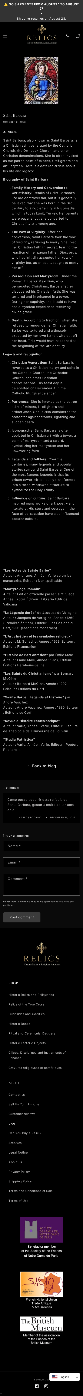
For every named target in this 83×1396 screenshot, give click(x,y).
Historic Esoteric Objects (27, 1043)
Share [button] (12, 132)
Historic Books (19, 1023)
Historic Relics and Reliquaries (31, 994)
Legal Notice (18, 1152)
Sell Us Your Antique (24, 1104)
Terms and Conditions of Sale (31, 1191)
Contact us (17, 1094)
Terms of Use (18, 1200)
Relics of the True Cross (26, 1004)
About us (15, 1162)
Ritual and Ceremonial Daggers (32, 1033)
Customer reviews (22, 1114)
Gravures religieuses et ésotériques (35, 1067)
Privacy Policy (19, 1171)
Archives (15, 1143)
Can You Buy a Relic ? (25, 1133)
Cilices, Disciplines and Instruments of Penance (37, 1055)
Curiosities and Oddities (26, 1014)
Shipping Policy (20, 1181)
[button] (5, 35)
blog (12, 1123)
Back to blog (44, 766)
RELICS (45, 1380)
